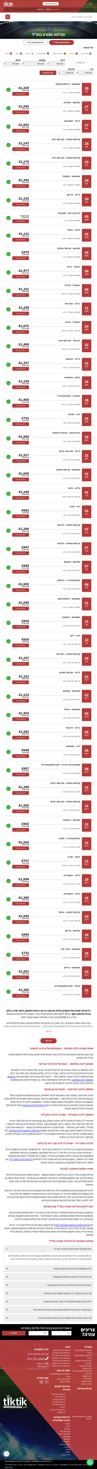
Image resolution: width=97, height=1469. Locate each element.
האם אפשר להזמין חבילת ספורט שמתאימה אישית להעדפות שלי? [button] (62, 1309)
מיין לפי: (71, 69)
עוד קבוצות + (80, 63)
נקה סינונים (48, 73)
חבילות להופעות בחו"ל (35, 42)
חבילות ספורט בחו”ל (61, 42)
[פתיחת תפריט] (90, 4)
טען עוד (48, 1041)
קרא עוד (49, 1031)
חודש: (17, 60)
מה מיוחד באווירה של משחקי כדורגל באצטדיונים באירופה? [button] (64, 1317)
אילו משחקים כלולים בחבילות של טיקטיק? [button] (72, 1268)
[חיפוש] (7, 17)
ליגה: (62, 60)
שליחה (14, 1333)
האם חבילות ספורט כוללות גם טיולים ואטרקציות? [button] (69, 1285)
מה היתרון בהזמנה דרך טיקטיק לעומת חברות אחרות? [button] (67, 1293)
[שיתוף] (6, 1453)
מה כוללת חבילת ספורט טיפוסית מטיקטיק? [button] (72, 1276)
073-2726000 (51, 4)
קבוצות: (42, 60)
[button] (90, 1462)
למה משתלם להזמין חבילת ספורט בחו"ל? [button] (72, 1248)
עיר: (91, 69)
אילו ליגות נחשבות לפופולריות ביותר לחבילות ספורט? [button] (67, 1301)
